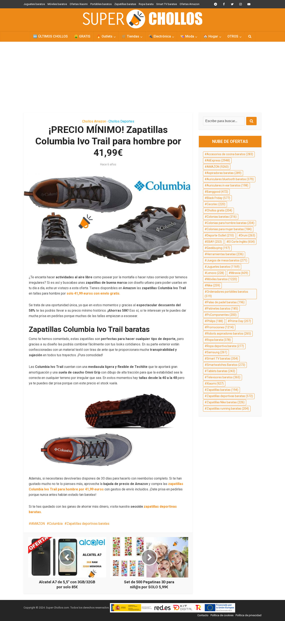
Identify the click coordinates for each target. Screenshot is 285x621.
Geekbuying (218, 248)
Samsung (217, 352)
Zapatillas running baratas (228, 408)
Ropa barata (146, 4)
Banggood (217, 191)
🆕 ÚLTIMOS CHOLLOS (50, 36)
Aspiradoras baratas (224, 173)
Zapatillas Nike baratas (226, 402)
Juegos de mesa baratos (227, 260)
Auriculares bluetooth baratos (230, 179)
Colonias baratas (222, 216)
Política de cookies (222, 615)
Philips (215, 321)
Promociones (220, 327)
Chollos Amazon (94, 121)
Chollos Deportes (121, 121)
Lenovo (215, 273)
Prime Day (240, 321)
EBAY (214, 241)
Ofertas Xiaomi (79, 4)
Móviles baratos (57, 4)
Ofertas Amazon (189, 4)
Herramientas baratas (225, 254)
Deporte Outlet (220, 235)
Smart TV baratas (166, 4)
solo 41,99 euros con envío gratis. (93, 293)
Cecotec (216, 204)
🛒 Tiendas (130, 36)
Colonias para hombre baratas (230, 223)
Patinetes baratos (222, 308)
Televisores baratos (223, 377)
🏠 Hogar (210, 36)
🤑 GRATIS (82, 36)
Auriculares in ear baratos (227, 185)
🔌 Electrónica (160, 36)
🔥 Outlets (104, 36)
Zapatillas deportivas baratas (88, 524)
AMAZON (38, 524)
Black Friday (218, 198)
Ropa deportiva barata (225, 346)
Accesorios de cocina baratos (230, 154)
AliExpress (218, 160)
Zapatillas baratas (125, 4)
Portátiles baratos (101, 4)
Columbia (56, 524)
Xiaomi (215, 383)
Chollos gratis (219, 210)
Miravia (239, 273)
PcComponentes (222, 314)
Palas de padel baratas (226, 302)
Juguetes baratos (34, 4)
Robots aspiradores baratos (229, 333)
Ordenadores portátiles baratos (226, 294)
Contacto (202, 615)
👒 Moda (187, 36)
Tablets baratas (221, 371)
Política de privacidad (248, 615)
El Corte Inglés (241, 241)
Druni (248, 235)
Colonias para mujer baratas (229, 229)
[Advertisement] (142, 77)
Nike (213, 285)
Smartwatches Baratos (226, 364)
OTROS (232, 36)
